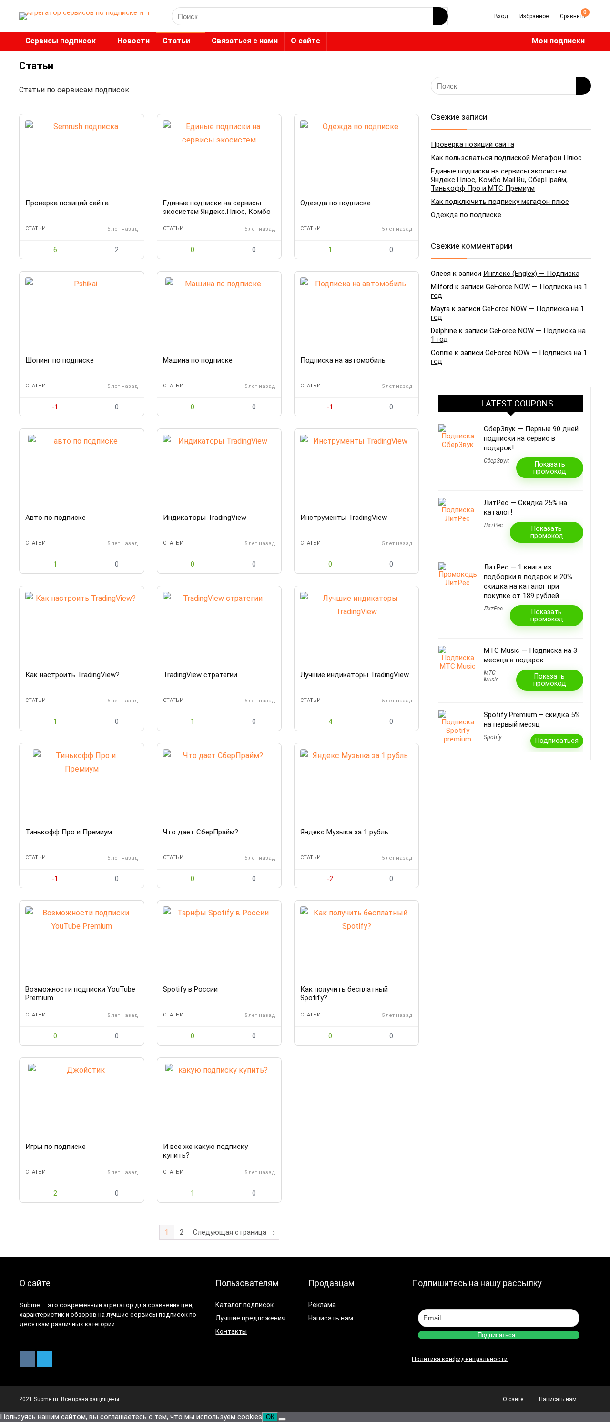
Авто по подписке (55, 517)
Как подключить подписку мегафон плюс (500, 201)
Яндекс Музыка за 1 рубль (344, 832)
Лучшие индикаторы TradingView (354, 674)
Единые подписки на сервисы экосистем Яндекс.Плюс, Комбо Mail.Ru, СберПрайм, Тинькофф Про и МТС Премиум (499, 180)
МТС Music (491, 676)
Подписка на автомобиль (343, 360)
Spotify (493, 737)
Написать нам (330, 1318)
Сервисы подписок (60, 40)
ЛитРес (493, 525)
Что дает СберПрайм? (200, 832)
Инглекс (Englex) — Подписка (531, 273)
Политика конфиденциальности (460, 1358)
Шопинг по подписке (59, 360)
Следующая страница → (234, 1232)
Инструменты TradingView (343, 517)
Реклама (322, 1305)
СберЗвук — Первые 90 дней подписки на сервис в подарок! (531, 438)
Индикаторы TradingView (204, 517)
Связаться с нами (245, 40)
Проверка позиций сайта (67, 203)
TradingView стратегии (200, 674)
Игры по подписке (55, 1146)
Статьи (176, 40)
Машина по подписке (198, 360)
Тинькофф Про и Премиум (68, 832)
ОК (270, 1417)
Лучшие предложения (250, 1318)
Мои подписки (558, 40)
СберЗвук (496, 460)
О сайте (305, 40)
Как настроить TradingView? (72, 674)
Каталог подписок (244, 1305)
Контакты (231, 1331)
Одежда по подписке (335, 203)
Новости (133, 40)
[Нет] (282, 1419)
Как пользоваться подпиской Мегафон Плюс (506, 157)
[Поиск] (440, 16)
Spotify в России (190, 989)
